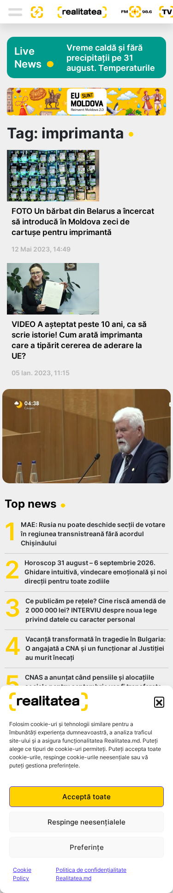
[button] (159, 701)
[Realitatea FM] (129, 11)
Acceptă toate (86, 796)
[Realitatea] (75, 11)
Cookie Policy (22, 874)
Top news (30, 503)
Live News (28, 57)
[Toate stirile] (33, 11)
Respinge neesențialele (86, 822)
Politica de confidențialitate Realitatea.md (91, 874)
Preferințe (87, 847)
